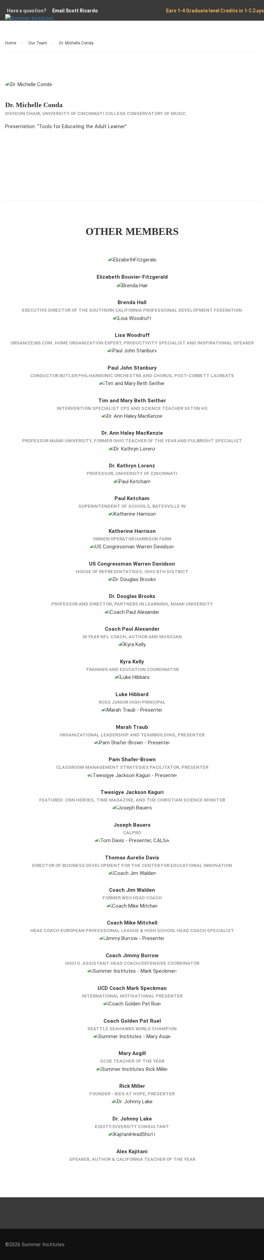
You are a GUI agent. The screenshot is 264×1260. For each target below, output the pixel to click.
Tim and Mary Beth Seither (132, 400)
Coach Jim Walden (132, 890)
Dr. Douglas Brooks (132, 596)
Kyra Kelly (132, 662)
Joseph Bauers (132, 825)
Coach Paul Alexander (132, 629)
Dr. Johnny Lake (132, 1119)
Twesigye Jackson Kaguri (132, 792)
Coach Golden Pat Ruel (132, 1021)
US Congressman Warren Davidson (132, 564)
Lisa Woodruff (132, 335)
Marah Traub (132, 727)
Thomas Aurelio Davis (132, 858)
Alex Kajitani (132, 1151)
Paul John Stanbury (132, 368)
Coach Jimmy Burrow (132, 955)
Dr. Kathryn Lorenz (132, 466)
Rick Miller (132, 1086)
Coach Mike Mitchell (132, 923)
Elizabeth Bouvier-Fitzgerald (132, 277)
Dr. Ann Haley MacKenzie (132, 433)
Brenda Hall (132, 302)
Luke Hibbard (132, 694)
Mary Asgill (132, 1053)
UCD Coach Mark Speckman (132, 988)
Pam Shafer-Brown (132, 759)
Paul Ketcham (132, 498)
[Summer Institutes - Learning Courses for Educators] (47, 22)
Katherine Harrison (132, 531)
